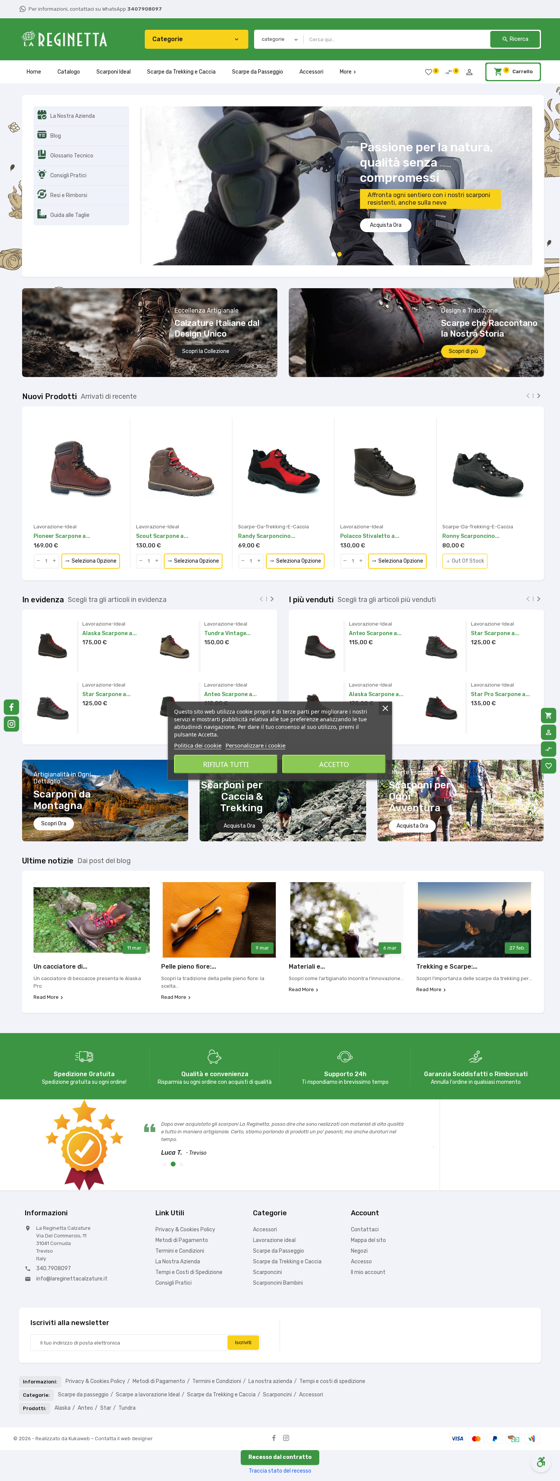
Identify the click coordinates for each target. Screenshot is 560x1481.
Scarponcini (267, 1232)
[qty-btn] (38, 521)
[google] (532, 1398)
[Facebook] (274, 1398)
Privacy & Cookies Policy (185, 1189)
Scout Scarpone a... (162, 496)
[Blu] (240, 477)
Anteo (85, 1368)
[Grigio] (444, 477)
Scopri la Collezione (205, 311)
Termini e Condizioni (179, 1211)
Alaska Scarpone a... (109, 593)
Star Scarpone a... (106, 654)
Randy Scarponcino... (266, 496)
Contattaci (365, 1189)
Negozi (359, 1211)
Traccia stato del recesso (280, 1431)
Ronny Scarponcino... (470, 496)
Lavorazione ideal (274, 1200)
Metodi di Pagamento (181, 1200)
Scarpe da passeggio (83, 1354)
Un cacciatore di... (60, 926)
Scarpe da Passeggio (257, 72)
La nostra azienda (270, 1341)
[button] (154, 110)
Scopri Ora (53, 783)
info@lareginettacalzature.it (71, 1239)
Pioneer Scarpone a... (62, 496)
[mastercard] (476, 1398)
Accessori (311, 72)
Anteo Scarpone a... (230, 654)
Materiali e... (307, 926)
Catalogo (69, 72)
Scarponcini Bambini (278, 1243)
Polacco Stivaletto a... (369, 496)
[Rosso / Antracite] (246, 477)
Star (105, 1368)
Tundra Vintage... (227, 593)
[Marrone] (36, 477)
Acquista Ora (239, 786)
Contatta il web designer (124, 1398)
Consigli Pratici (173, 1243)
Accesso (361, 1221)
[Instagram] (286, 1398)
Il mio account (368, 1232)
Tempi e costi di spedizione (332, 1341)
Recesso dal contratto (280, 1417)
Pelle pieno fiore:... (188, 926)
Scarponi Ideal (113, 72)
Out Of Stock (465, 521)
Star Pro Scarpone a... (500, 654)
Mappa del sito (368, 1200)
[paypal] (495, 1398)
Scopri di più (463, 311)
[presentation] (528, 355)
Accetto (334, 764)
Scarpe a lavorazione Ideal (148, 1354)
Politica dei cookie (197, 745)
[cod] (514, 1398)
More (349, 72)
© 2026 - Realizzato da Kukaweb (52, 1398)
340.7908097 (53, 1228)
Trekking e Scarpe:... (446, 926)
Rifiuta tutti (226, 764)
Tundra (127, 1368)
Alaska (62, 1368)
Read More (46, 957)
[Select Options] (89, 624)
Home (34, 72)
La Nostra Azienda (177, 1221)
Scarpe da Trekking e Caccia (181, 72)
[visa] (458, 1398)
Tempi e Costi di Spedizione (188, 1232)
